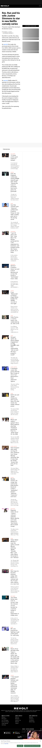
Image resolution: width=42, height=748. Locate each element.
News (12, 203)
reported (5, 44)
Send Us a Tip (18, 720)
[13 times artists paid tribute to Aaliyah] (5, 155)
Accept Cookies (20, 745)
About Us (17, 717)
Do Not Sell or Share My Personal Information (32, 745)
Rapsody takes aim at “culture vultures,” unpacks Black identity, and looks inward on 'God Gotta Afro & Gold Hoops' (15, 518)
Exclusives (13, 153)
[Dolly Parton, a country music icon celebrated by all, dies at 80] (5, 317)
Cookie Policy (6, 743)
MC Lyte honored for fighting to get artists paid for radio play (15, 632)
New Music (13, 264)
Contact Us (31, 718)
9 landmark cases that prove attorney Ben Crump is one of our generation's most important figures (15, 375)
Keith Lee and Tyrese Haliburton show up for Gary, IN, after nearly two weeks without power (15, 400)
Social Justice (14, 446)
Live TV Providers (5, 720)
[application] (32, 736)
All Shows (3, 717)
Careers (16, 723)
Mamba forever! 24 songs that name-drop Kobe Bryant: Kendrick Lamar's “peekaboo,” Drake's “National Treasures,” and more (14, 487)
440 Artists (4, 724)
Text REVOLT (31, 720)
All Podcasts (4, 718)
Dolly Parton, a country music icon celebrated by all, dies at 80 (15, 320)
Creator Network (5, 723)
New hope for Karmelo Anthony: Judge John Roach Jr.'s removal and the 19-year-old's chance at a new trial (15, 577)
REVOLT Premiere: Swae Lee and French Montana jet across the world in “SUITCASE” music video (15, 272)
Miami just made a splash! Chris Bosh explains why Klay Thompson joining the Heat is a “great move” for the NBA (15, 427)
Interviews (13, 231)
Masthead (17, 718)
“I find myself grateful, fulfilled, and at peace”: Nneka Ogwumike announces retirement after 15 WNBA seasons (15, 685)
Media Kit (17, 721)
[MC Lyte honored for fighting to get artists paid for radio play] (5, 629)
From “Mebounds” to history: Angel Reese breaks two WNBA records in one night (14, 297)
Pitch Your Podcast (5, 721)
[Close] (40, 741)
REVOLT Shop (32, 721)
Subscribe (31, 717)
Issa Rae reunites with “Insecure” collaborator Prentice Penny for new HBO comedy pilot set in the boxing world (15, 212)
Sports (12, 172)
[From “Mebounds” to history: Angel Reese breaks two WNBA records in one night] (5, 292)
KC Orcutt (5, 31)
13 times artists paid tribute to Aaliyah (14, 157)
